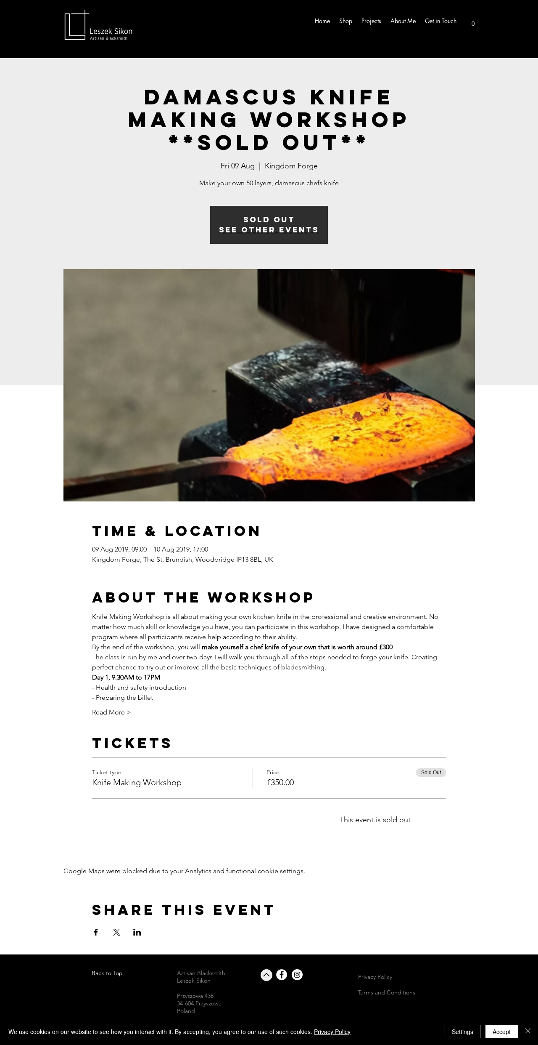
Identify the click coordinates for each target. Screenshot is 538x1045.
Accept (502, 1031)
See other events (269, 230)
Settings (462, 1031)
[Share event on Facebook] (96, 932)
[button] (473, 21)
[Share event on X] (117, 932)
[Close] (528, 1031)
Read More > (111, 712)
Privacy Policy (332, 1031)
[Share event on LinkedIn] (137, 932)
